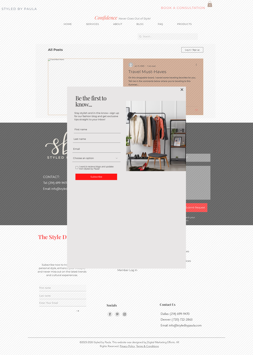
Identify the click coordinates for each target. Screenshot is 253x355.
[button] (182, 89)
